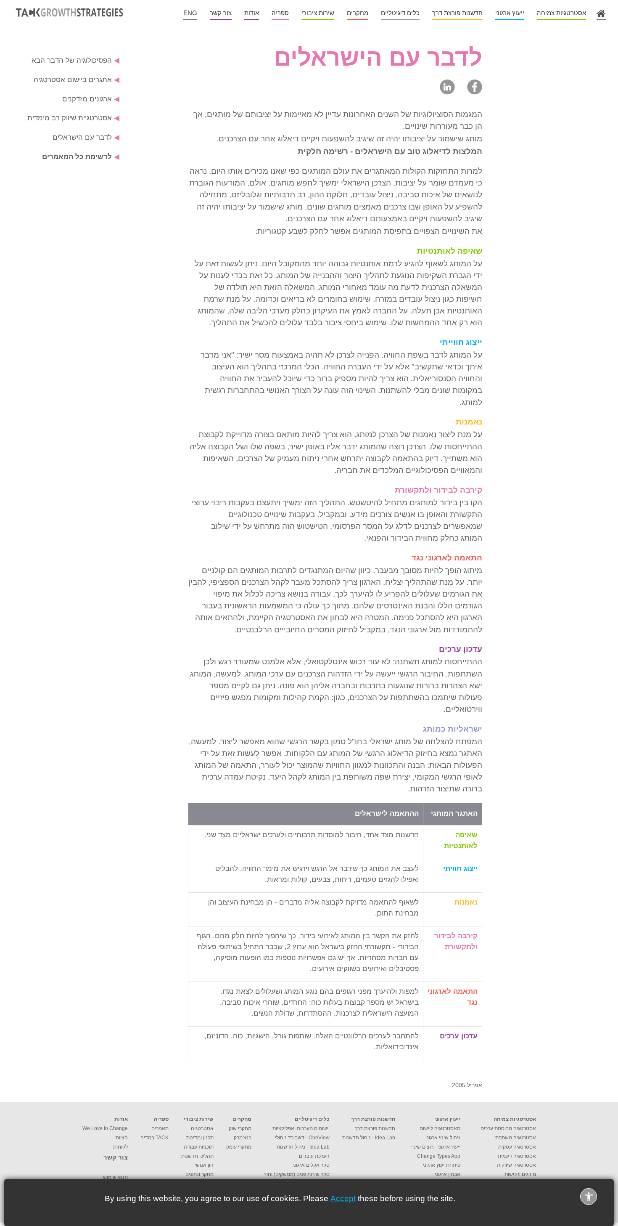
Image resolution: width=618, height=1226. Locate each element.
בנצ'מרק (242, 1138)
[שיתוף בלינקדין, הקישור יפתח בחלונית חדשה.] (447, 86)
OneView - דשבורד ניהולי (302, 1138)
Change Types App (438, 1156)
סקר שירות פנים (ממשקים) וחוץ (297, 1174)
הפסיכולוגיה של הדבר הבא (75, 60)
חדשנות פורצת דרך (375, 1128)
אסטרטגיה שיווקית (516, 1165)
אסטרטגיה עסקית (517, 1147)
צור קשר (115, 1157)
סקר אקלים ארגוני (311, 1165)
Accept (343, 1198)
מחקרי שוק (240, 1128)
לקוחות (120, 1147)
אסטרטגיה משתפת (515, 1138)
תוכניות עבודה (199, 1147)
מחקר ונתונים (199, 1174)
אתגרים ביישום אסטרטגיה (76, 79)
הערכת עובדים (314, 1156)
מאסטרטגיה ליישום (440, 1128)
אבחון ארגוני (447, 1174)
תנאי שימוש (115, 1177)
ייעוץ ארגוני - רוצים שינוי (435, 1147)
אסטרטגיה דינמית (517, 1156)
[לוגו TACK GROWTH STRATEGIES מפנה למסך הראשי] (68, 19)
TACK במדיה (154, 1138)
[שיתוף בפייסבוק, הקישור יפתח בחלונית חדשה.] (474, 86)
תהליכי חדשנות (197, 1156)
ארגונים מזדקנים (90, 99)
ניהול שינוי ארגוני (442, 1138)
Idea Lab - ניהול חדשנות (368, 1138)
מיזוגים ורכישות (520, 1174)
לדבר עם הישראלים (86, 137)
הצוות (122, 1138)
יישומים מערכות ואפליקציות (301, 1128)
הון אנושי (204, 1165)
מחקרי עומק (238, 1147)
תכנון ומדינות (200, 1138)
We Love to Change (105, 1128)
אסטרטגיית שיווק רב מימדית (73, 118)
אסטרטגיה (202, 1128)
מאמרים (160, 1128)
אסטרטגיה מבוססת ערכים (508, 1128)
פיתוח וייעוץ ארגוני (441, 1165)
